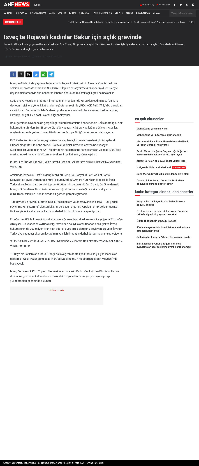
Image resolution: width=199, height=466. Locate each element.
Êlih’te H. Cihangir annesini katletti (156, 220)
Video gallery (164, 5)
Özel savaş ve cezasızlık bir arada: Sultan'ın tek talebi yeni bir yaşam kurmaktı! (162, 213)
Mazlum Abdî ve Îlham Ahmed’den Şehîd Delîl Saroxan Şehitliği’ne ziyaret (162, 143)
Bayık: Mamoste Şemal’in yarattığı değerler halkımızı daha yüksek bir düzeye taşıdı (162, 153)
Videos (156, 13)
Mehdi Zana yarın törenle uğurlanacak (159, 135)
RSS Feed (37, 463)
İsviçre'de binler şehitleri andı (161, 167)
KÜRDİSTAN (21, 13)
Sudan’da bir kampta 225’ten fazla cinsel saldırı (164, 237)
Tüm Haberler (13, 22)
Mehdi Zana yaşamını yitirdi (152, 128)
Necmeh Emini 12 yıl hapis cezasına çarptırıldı (154, 22)
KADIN (52, 13)
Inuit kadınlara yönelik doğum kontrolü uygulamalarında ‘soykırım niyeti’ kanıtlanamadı (164, 245)
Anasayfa (8, 463)
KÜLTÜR (119, 13)
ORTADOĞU (84, 13)
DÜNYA (72, 13)
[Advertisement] (67, 385)
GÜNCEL (8, 13)
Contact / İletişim (22, 463)
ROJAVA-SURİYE (38, 13)
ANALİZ (129, 13)
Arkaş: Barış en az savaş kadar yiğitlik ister (162, 160)
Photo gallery (148, 5)
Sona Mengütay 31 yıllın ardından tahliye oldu (163, 174)
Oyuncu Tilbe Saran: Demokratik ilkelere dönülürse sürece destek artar (160, 182)
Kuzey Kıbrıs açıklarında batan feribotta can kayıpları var (94, 22)
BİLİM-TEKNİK (143, 13)
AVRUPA (62, 13)
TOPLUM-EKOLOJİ (102, 13)
